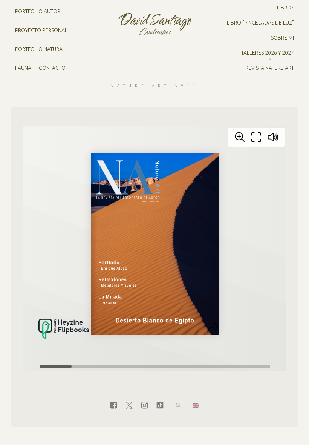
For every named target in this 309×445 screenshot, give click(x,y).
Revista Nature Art (269, 68)
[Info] (177, 405)
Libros (285, 8)
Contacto (52, 68)
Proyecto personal (41, 30)
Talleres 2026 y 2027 (267, 53)
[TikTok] (160, 405)
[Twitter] (129, 405)
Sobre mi (282, 38)
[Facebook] (113, 405)
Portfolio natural (40, 49)
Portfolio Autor (37, 11)
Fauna (23, 68)
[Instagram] (144, 405)
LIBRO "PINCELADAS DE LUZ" (260, 23)
